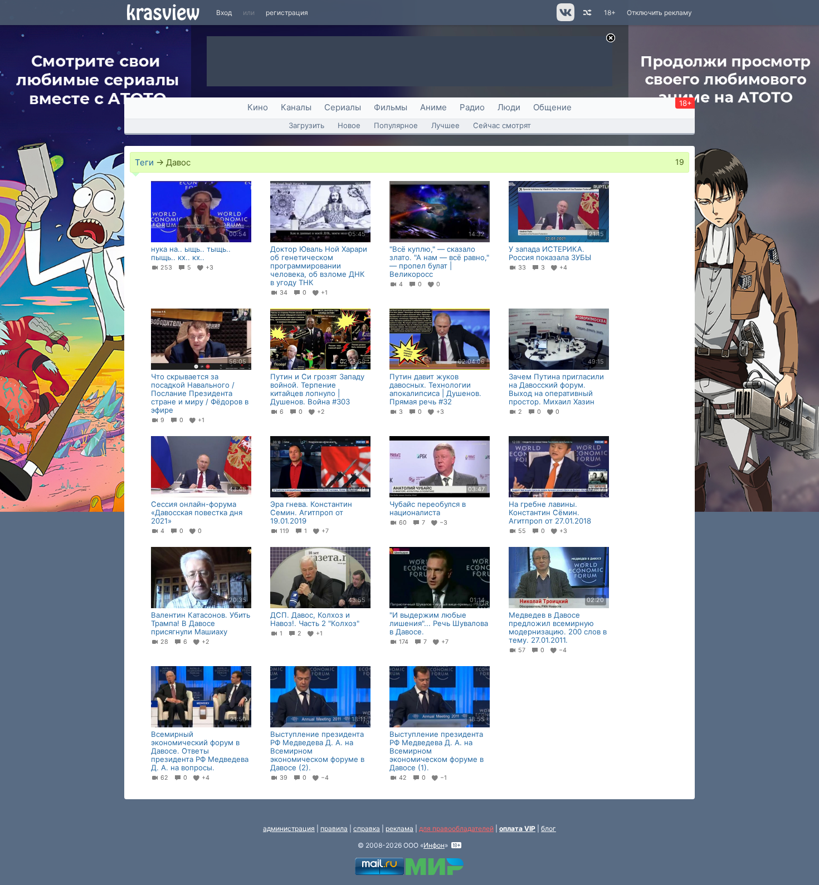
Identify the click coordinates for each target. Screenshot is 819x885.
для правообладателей (456, 828)
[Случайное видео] (586, 12)
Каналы (296, 107)
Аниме (433, 107)
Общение (552, 107)
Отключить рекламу (659, 12)
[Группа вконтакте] (564, 18)
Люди (509, 107)
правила (334, 828)
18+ (610, 12)
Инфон (434, 845)
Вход (224, 12)
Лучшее (445, 125)
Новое (349, 125)
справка (366, 828)
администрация (289, 828)
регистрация (287, 12)
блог (548, 828)
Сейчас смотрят (502, 125)
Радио (472, 107)
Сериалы (342, 107)
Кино (257, 107)
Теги (144, 162)
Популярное (396, 125)
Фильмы (390, 107)
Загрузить (306, 125)
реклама (399, 828)
